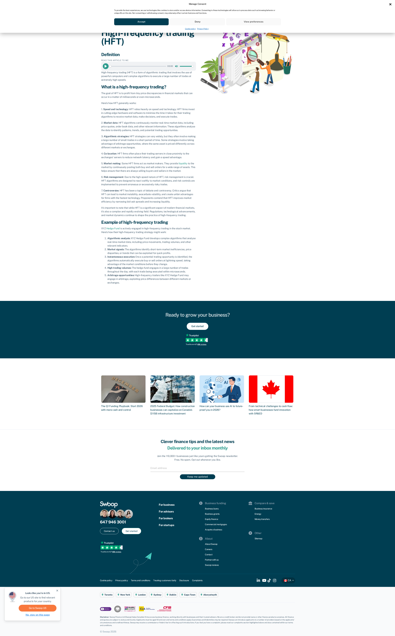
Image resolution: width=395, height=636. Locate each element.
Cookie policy (190, 29)
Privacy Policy (202, 29)
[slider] (137, 66)
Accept (141, 21)
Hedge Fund (113, 228)
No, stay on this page (38, 614)
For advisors (166, 511)
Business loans (211, 508)
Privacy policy (121, 580)
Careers (208, 549)
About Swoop (211, 544)
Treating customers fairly (164, 580)
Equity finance (211, 519)
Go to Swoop (37, 608)
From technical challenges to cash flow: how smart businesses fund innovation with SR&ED (271, 410)
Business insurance (263, 508)
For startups (166, 525)
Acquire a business (213, 529)
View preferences (253, 21)
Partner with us (212, 560)
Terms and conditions (140, 580)
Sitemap (258, 538)
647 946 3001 (113, 522)
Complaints (197, 580)
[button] (390, 4)
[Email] (197, 468)
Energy (258, 514)
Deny (197, 21)
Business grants (212, 514)
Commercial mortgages (216, 524)
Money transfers (262, 519)
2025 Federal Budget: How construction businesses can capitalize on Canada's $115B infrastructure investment (172, 410)
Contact (208, 554)
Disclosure (184, 580)
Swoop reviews (212, 565)
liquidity (183, 163)
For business (166, 504)
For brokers (166, 518)
